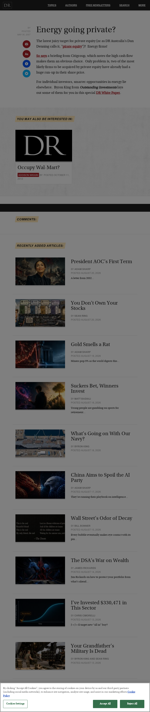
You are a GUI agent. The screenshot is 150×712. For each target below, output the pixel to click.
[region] (75, 697)
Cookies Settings (15, 704)
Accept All (105, 704)
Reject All (132, 704)
